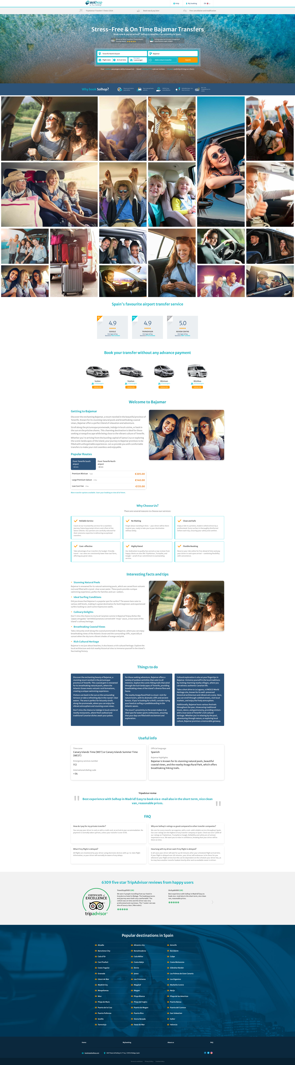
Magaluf (137, 985)
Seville (101, 1019)
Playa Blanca (139, 996)
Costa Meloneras (177, 962)
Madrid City (103, 985)
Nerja (172, 990)
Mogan (137, 990)
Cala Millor (138, 956)
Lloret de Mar (103, 979)
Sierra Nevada (140, 1019)
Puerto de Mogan (141, 1007)
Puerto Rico (139, 1013)
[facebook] (205, 1053)
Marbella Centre (177, 985)
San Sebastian (176, 1013)
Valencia (173, 1025)
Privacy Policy (149, 1061)
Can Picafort (103, 962)
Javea (136, 973)
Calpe (172, 956)
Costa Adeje (139, 962)
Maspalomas (103, 990)
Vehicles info (97, 387)
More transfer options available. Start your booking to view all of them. (98, 493)
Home (84, 1042)
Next (212, 902)
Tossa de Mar (139, 1025)
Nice (100, 996)
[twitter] (208, 1053)
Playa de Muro (104, 1002)
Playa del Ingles (140, 1002)
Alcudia (101, 945)
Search (188, 60)
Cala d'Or (102, 956)
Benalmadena (140, 951)
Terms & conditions (137, 1061)
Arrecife (173, 945)
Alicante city (139, 945)
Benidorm (174, 951)
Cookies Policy (160, 1061)
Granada (101, 973)
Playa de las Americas (179, 996)
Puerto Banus (175, 1002)
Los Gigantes (175, 979)
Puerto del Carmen (178, 1007)
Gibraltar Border (177, 968)
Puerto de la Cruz (105, 1007)
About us (171, 1042)
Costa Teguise (103, 968)
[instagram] (211, 1053)
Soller (172, 1019)
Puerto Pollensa (104, 1013)
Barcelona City (104, 951)
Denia (136, 968)
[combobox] (122, 52)
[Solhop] (93, 3)
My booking (127, 1042)
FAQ (211, 1042)
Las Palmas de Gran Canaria (181, 973)
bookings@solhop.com (92, 1053)
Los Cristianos (140, 979)
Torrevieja (102, 1025)
